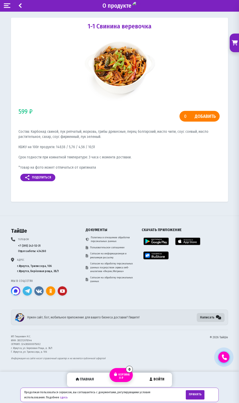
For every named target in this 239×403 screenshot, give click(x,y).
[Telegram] (27, 291)
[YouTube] (62, 291)
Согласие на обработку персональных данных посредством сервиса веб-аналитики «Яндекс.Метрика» (111, 267)
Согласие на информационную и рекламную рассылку (108, 255)
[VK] (39, 291)
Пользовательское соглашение (107, 247)
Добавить (205, 116)
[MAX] (15, 291)
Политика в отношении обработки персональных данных (110, 239)
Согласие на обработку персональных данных (111, 279)
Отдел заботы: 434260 (32, 251)
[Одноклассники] (50, 291)
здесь (64, 397)
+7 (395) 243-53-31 (29, 245)
